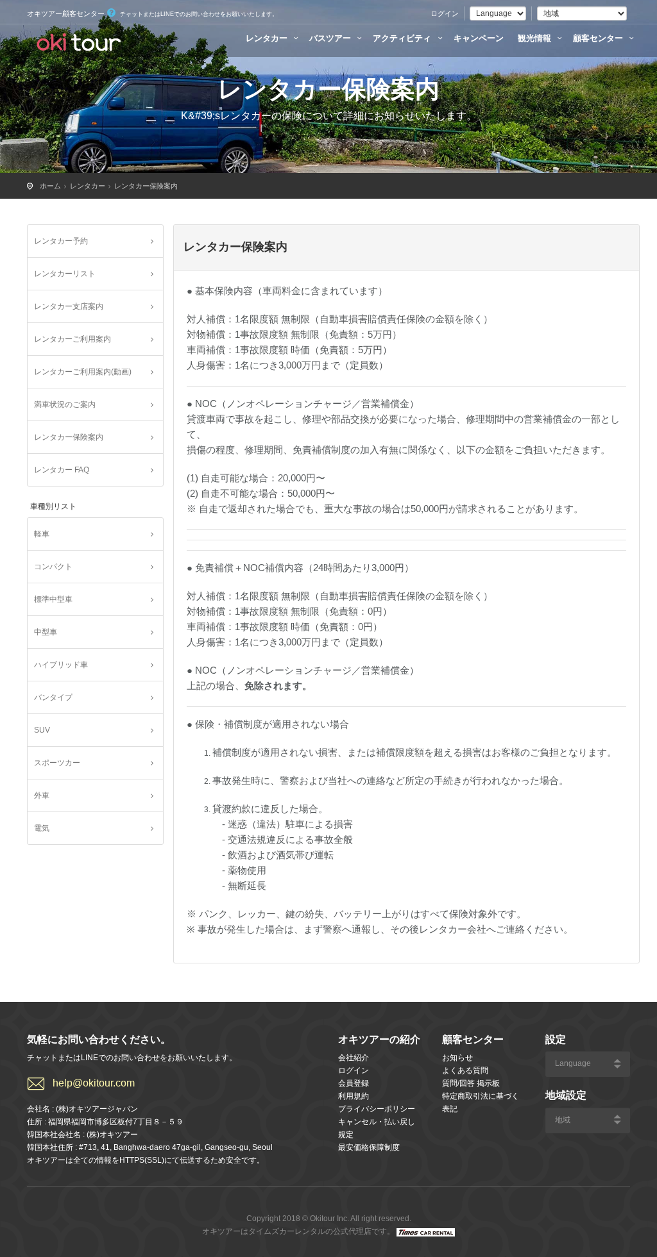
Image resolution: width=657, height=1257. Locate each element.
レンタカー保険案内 (146, 186)
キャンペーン (479, 38)
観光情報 (536, 38)
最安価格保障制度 (369, 1147)
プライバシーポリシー (376, 1108)
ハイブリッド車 (61, 664)
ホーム (50, 186)
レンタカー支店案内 (68, 306)
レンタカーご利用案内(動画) (83, 371)
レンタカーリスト (65, 273)
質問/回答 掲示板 (471, 1083)
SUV (42, 730)
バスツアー (331, 38)
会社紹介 (353, 1057)
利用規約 (353, 1096)
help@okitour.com (94, 1083)
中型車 (45, 632)
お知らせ (457, 1057)
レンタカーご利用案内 (72, 339)
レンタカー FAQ (61, 469)
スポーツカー (57, 762)
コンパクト (53, 566)
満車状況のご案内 (65, 404)
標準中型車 (53, 599)
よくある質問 (465, 1070)
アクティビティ (403, 38)
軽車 (41, 533)
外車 (41, 795)
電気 (41, 828)
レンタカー (268, 38)
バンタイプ (53, 697)
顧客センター (599, 38)
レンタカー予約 (61, 241)
